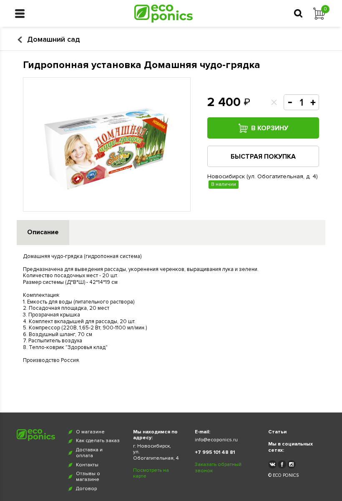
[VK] (272, 464)
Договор (86, 489)
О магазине (90, 432)
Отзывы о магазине (88, 477)
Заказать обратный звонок (218, 467)
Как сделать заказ (98, 441)
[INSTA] (291, 464)
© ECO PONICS (283, 475)
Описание (43, 232)
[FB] (282, 464)
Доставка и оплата (89, 453)
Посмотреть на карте (151, 473)
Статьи (277, 432)
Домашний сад (53, 39)
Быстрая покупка (263, 156)
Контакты (87, 465)
